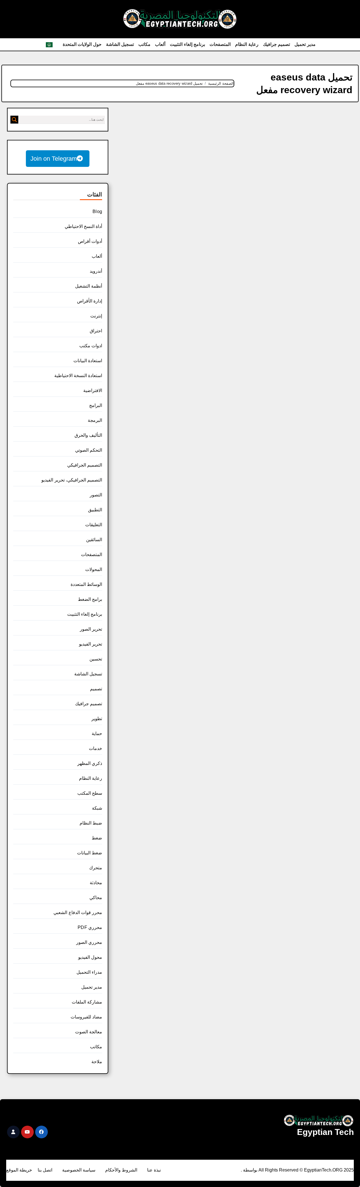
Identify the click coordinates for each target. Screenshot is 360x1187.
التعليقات (93, 524)
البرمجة (95, 420)
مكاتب (144, 44)
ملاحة (96, 1061)
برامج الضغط (90, 599)
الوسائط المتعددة (86, 584)
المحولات (93, 569)
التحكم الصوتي (88, 450)
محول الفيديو (90, 957)
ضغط (97, 838)
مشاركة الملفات (87, 1002)
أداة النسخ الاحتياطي (83, 226)
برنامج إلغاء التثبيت (187, 44)
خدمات (95, 748)
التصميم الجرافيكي (84, 465)
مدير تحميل (305, 44)
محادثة (96, 882)
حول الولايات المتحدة (82, 44)
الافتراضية (92, 390)
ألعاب (160, 44)
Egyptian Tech (325, 1132)
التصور (96, 494)
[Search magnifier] (14, 120)
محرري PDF (90, 927)
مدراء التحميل (89, 972)
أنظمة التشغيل (88, 286)
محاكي (95, 897)
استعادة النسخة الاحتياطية (78, 375)
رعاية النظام (246, 44)
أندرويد (96, 271)
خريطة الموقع (19, 1170)
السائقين (94, 539)
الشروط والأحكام (121, 1170)
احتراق (96, 330)
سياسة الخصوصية (78, 1170)
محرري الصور (89, 942)
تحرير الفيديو (90, 644)
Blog (97, 211)
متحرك (95, 867)
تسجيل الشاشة (120, 44)
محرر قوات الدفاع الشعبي (77, 912)
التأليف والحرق (88, 435)
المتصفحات (220, 44)
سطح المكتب (89, 793)
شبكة (97, 808)
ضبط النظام (91, 823)
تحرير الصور (91, 629)
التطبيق (95, 509)
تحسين (95, 659)
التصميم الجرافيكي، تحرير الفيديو (71, 480)
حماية (97, 733)
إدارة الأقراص (89, 301)
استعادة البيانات (87, 360)
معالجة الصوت (88, 1031)
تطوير (96, 718)
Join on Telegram (53, 158)
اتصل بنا (45, 1170)
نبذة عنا (154, 1170)
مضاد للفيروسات (86, 1016)
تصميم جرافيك (276, 44)
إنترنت (96, 315)
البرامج (95, 405)
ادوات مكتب (90, 345)
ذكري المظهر (89, 763)
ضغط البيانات (89, 852)
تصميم (96, 688)
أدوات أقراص (90, 241)
